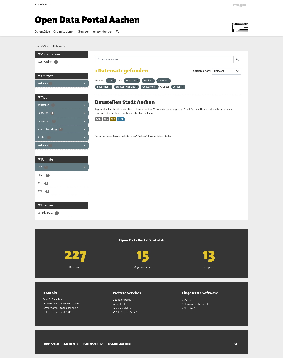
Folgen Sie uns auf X (55, 312)
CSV (113, 119)
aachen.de (71, 344)
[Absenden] (237, 59)
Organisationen (63, 31)
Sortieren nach (201, 71)
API (135, 136)
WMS (98, 119)
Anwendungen (103, 31)
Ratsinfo (118, 304)
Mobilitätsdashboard (125, 312)
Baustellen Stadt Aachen (125, 102)
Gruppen (84, 31)
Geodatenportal (122, 299)
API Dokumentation (194, 304)
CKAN (185, 299)
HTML (120, 119)
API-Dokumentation (153, 136)
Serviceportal (121, 308)
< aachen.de (42, 4)
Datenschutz (93, 344)
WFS (106, 119)
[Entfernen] (113, 81)
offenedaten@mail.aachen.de (60, 307)
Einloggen (239, 5)
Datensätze (42, 31)
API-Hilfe (187, 308)
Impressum (51, 344)
